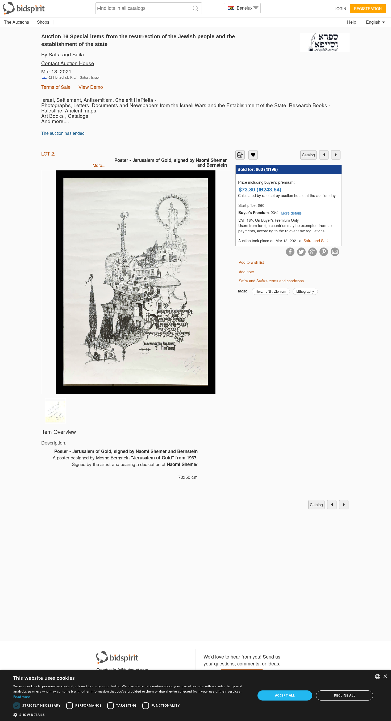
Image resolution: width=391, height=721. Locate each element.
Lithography (305, 291)
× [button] (385, 676)
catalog (308, 154)
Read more (21, 696)
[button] (130, 714)
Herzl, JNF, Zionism (271, 291)
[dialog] (195, 695)
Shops (43, 22)
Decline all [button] (344, 695)
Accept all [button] (285, 695)
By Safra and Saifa (62, 54)
